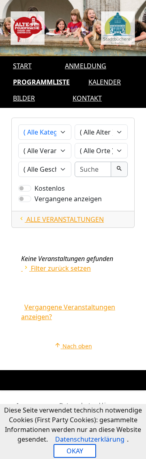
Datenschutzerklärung (90, 439)
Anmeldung (85, 65)
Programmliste (41, 82)
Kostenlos (49, 188)
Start (22, 65)
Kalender (104, 82)
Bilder (24, 98)
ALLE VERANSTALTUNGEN (61, 219)
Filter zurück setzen (57, 268)
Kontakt (87, 98)
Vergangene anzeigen (68, 198)
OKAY (75, 450)
